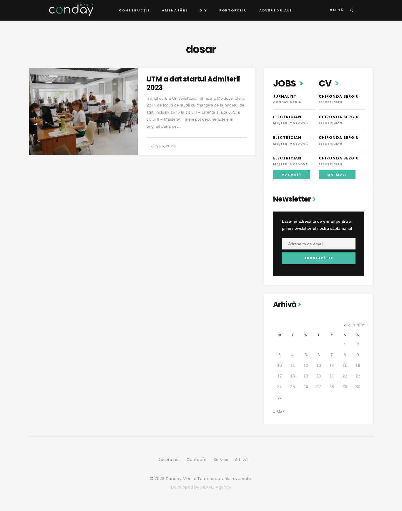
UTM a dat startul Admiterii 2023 (193, 83)
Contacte (197, 459)
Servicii (221, 459)
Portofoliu (233, 10)
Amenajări (174, 10)
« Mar (278, 412)
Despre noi (169, 459)
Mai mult (292, 174)
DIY (203, 10)
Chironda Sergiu (339, 96)
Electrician (287, 116)
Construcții (134, 10)
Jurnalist (285, 96)
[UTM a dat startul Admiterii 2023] (83, 111)
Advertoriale (275, 10)
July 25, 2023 (163, 146)
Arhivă (241, 459)
